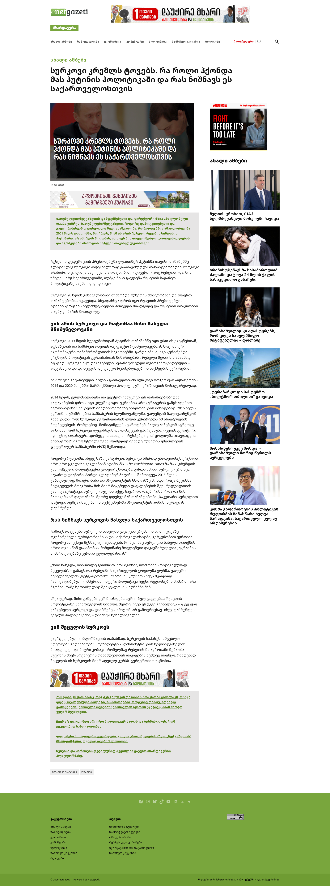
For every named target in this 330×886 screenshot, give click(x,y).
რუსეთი (86, 771)
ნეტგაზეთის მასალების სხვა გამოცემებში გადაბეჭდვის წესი (239, 879)
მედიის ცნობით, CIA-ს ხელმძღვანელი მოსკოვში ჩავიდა (244, 216)
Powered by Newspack (87, 879)
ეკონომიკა (112, 41)
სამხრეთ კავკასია (186, 41)
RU (259, 41)
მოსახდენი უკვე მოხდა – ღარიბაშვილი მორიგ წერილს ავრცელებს (240, 452)
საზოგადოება (88, 41)
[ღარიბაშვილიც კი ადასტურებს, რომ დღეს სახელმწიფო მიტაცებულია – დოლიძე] (245, 307)
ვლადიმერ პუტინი (64, 771)
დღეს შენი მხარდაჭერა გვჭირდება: (86, 736)
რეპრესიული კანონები (125, 842)
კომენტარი (135, 41)
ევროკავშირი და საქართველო (131, 847)
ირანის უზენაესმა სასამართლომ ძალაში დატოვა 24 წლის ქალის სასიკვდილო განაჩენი (243, 274)
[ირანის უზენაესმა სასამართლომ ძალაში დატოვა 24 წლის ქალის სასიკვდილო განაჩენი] (245, 246)
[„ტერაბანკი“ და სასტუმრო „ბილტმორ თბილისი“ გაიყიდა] (245, 368)
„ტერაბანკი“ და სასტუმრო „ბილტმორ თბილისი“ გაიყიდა (241, 394)
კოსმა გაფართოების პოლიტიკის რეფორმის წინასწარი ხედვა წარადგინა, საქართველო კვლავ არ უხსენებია (244, 516)
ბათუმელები (244, 41)
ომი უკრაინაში (120, 837)
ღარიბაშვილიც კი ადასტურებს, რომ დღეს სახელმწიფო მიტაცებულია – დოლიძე (242, 335)
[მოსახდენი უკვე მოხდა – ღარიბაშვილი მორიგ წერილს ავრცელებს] (245, 424)
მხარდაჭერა (64, 28)
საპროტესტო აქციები (124, 832)
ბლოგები (212, 41)
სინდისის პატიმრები (124, 826)
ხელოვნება (158, 41)
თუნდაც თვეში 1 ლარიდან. (105, 741)
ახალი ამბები (61, 41)
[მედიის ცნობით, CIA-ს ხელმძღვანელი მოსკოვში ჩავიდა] (245, 190)
